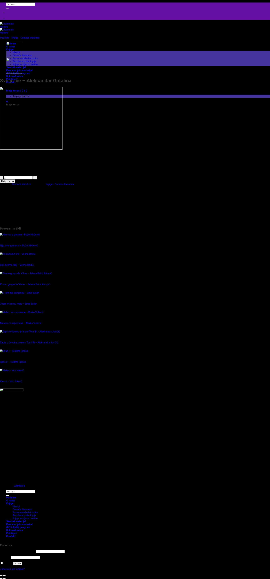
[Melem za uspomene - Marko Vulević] (21, 312)
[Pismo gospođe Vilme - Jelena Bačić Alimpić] (26, 273)
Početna (4, 37)
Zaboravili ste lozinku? (12, 569)
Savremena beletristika (25, 58)
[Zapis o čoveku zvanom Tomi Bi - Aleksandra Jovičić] (30, 331)
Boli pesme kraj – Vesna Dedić (17, 264)
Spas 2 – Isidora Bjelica (13, 361)
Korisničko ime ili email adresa (17, 551)
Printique (11, 219)
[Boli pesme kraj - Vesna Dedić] (17, 254)
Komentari (11, 474)
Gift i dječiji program (17, 195)
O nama (10, 500)
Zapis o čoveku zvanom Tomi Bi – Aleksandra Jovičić (29, 342)
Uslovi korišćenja (15, 477)
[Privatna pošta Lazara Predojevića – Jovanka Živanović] (14, 56)
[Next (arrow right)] (4, 578)
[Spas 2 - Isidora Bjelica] (14, 350)
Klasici (16, 207)
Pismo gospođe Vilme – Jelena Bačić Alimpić (25, 284)
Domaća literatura (22, 55)
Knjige (14, 37)
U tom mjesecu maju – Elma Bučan (18, 303)
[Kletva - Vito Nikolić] (12, 370)
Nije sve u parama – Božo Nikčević (19, 245)
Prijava (18, 563)
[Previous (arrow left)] (1, 578)
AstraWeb (19, 485)
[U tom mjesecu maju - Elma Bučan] (19, 292)
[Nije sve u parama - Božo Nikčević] (20, 234)
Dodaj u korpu (7, 181)
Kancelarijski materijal (18, 198)
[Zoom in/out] (4, 575)
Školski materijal (15, 222)
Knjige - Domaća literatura (60, 184)
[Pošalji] (7, 8)
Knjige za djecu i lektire (25, 64)
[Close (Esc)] (1, 575)
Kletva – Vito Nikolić (11, 381)
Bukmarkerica (14, 76)
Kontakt (10, 536)
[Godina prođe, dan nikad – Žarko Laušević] (14, 72)
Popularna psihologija (24, 61)
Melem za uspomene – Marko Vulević (20, 323)
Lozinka (5, 557)
